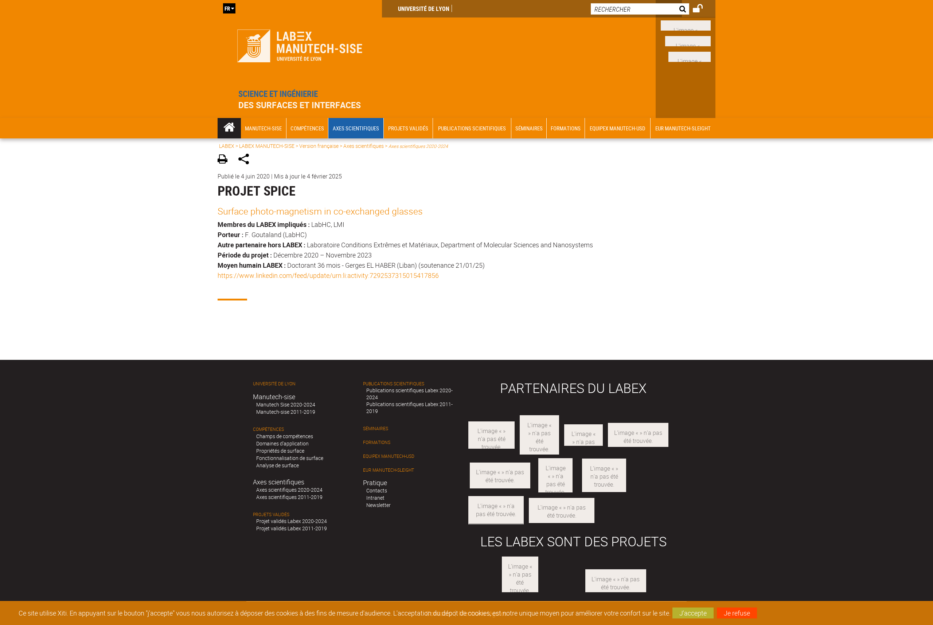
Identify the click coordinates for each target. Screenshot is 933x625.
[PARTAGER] (246, 160)
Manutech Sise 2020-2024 (285, 404)
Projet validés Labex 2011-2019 (291, 528)
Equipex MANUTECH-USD (388, 456)
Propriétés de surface (280, 450)
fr (227, 8)
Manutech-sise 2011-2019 (285, 411)
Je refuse (737, 613)
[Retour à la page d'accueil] (300, 44)
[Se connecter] (702, 9)
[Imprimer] (225, 160)
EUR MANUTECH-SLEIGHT (388, 470)
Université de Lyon (423, 9)
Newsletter (378, 505)
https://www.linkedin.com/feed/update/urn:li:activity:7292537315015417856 (328, 275)
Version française (319, 145)
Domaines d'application (282, 443)
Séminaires (375, 428)
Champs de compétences (284, 436)
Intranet (375, 497)
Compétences (268, 429)
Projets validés (271, 514)
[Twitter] (689, 55)
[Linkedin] (688, 40)
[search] (640, 9)
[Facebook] (686, 24)
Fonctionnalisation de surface (289, 458)
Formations (376, 442)
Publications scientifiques (393, 384)
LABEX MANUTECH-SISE (266, 145)
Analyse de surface (277, 465)
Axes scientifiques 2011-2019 (289, 497)
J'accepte (693, 613)
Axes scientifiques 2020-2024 (289, 489)
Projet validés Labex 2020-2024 (291, 521)
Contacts (376, 490)
